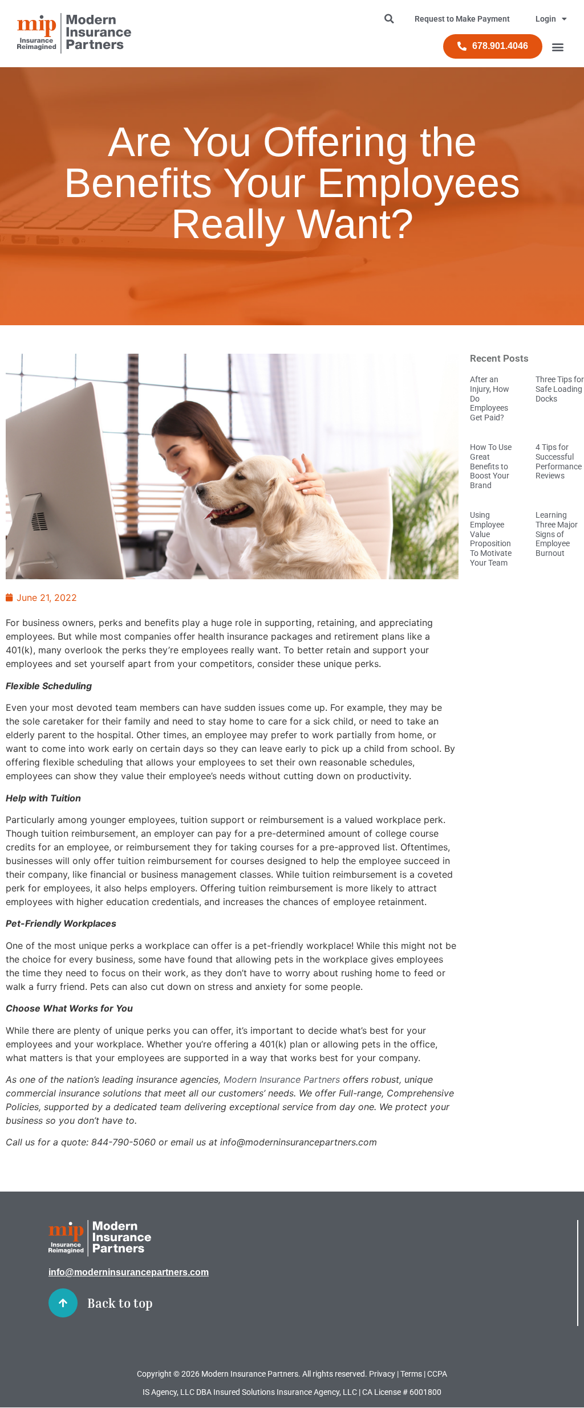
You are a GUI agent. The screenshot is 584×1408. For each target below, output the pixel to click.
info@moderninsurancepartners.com (128, 1272)
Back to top (120, 1303)
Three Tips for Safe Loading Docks (560, 389)
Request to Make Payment (462, 18)
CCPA (437, 1373)
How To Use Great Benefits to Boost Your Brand (491, 466)
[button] (557, 46)
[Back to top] (63, 1302)
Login (546, 18)
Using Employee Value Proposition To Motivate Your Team (491, 538)
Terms (411, 1373)
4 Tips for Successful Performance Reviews (559, 461)
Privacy (382, 1373)
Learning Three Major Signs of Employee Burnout (557, 534)
